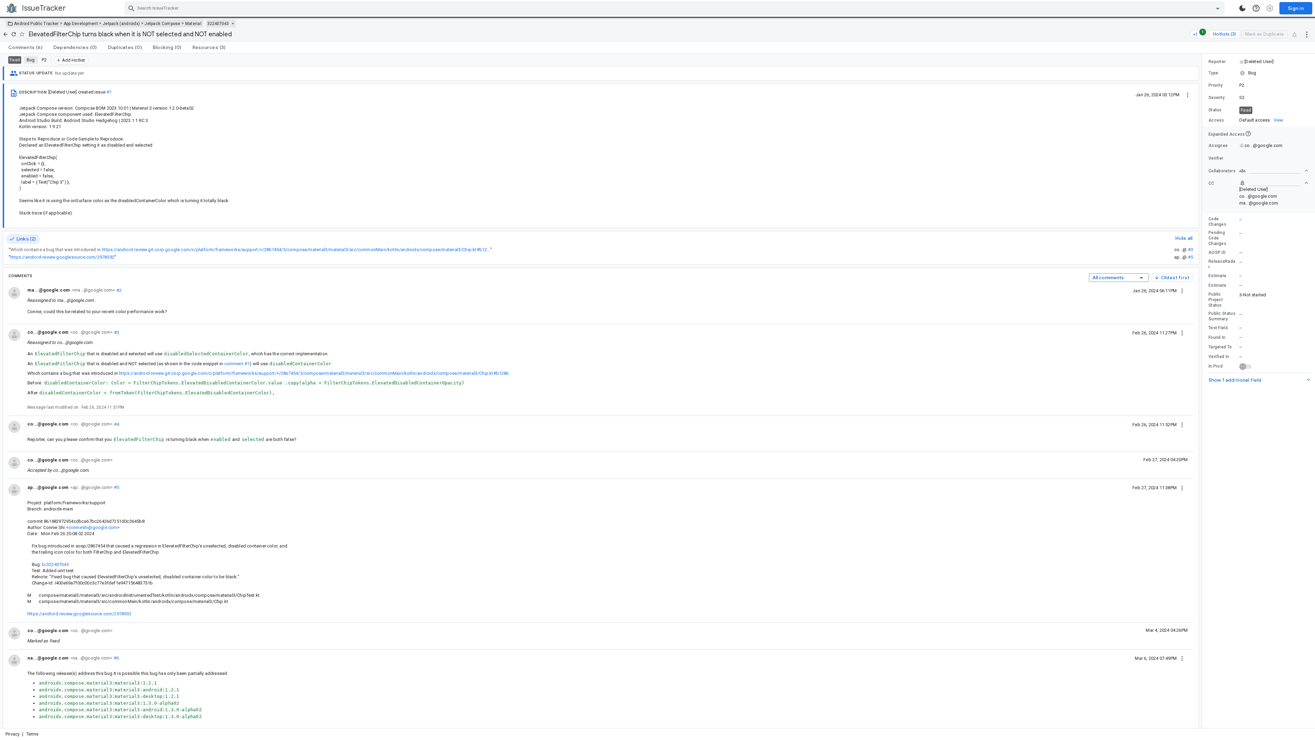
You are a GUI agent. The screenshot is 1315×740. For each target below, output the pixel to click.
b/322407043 (55, 564)
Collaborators (1222, 171)
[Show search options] (1218, 8)
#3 (1190, 249)
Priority (1215, 85)
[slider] (1203, 390)
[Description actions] (1187, 94)
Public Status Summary (1222, 316)
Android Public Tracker (36, 23)
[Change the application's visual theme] (1242, 8)
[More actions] (1306, 34)
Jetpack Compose (162, 23)
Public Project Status (1215, 300)
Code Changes (1217, 222)
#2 (118, 290)
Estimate (1217, 275)
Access (1216, 120)
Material (193, 23)
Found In (1216, 337)
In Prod (1215, 366)
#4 (116, 424)
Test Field (1218, 327)
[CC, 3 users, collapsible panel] (1273, 183)
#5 (1190, 257)
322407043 (218, 23)
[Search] (131, 8)
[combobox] (675, 8)
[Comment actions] (1182, 290)
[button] (1259, 61)
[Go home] (5, 34)
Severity (1216, 97)
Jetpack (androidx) (121, 23)
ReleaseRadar (1221, 264)
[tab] (25, 47)
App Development (81, 23)
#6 (115, 658)
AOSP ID (1217, 252)
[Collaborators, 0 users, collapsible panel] (1273, 171)
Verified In (1218, 356)
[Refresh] (14, 34)
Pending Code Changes (1217, 238)
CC (1211, 183)
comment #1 (237, 363)
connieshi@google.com (92, 527)
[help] (1256, 8)
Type (1213, 73)
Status (1215, 110)
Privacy (12, 734)
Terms (32, 734)
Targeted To (1220, 347)
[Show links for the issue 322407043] (233, 23)
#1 (109, 92)
